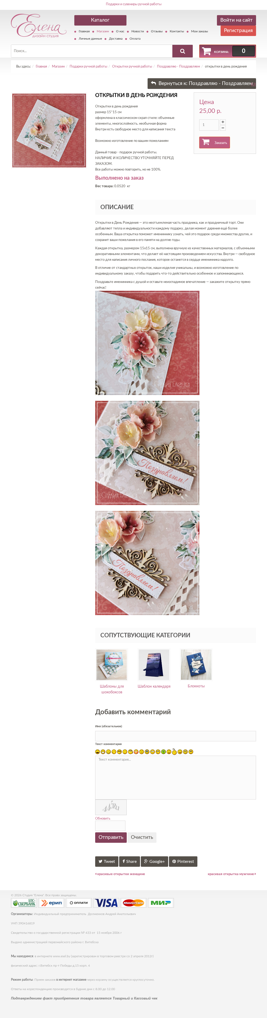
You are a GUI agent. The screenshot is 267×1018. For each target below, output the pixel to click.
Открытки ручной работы (132, 66)
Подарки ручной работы (88, 66)
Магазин (103, 31)
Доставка (116, 38)
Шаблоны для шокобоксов (112, 689)
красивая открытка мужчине (231, 874)
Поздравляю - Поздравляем (178, 66)
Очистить (142, 837)
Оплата (135, 38)
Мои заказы (199, 31)
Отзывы (157, 31)
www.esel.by (61, 956)
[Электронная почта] (253, 86)
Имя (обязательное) (108, 726)
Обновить (102, 818)
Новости (137, 31)
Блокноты (196, 686)
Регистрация (238, 30)
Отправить (111, 837)
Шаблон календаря (154, 686)
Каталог (100, 20)
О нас (120, 31)
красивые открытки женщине (120, 874)
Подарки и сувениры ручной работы (133, 4)
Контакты (177, 31)
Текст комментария (108, 744)
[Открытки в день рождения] (49, 130)
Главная (84, 31)
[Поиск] (182, 51)
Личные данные (90, 38)
